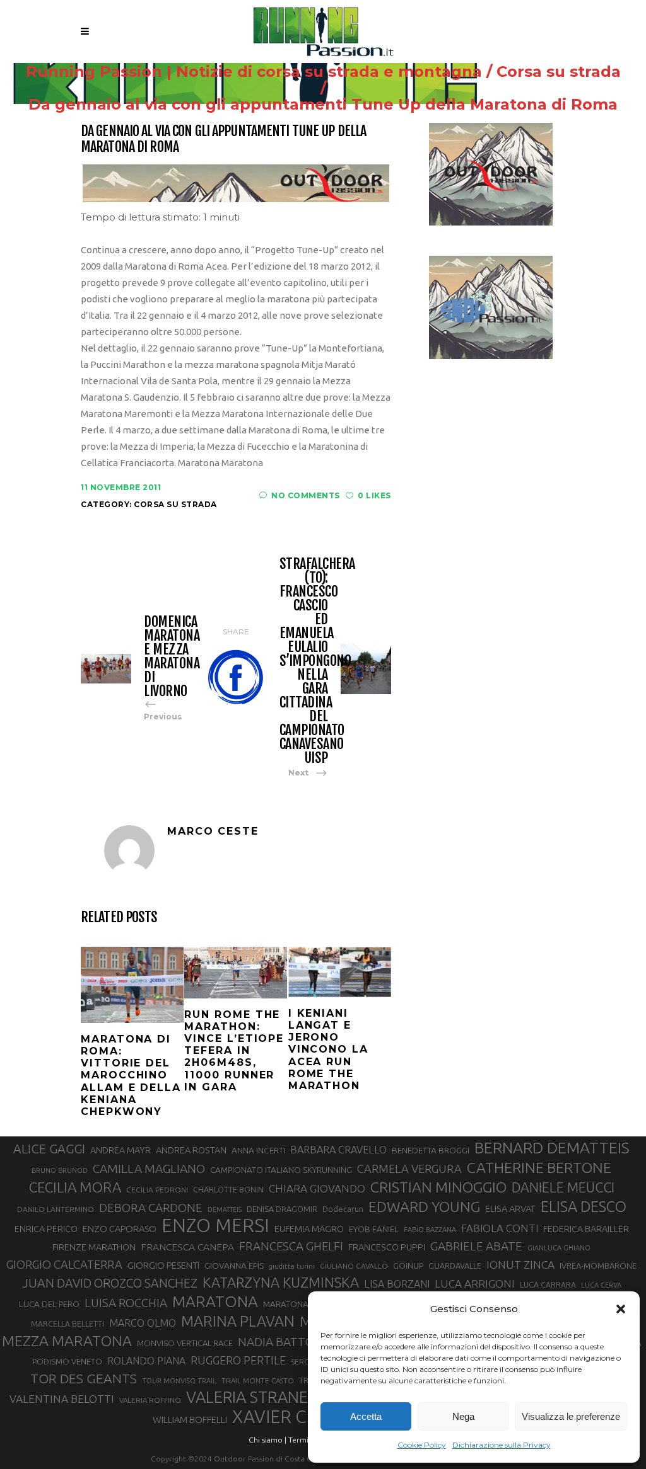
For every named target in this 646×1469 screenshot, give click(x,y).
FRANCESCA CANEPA (187, 1246)
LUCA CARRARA (548, 1284)
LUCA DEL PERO (49, 1304)
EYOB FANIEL (374, 1229)
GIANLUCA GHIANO (558, 1248)
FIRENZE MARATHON (94, 1247)
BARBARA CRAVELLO (338, 1149)
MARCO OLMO (142, 1323)
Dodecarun (342, 1208)
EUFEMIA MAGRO (309, 1228)
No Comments (305, 495)
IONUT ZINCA (520, 1265)
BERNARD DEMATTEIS (552, 1148)
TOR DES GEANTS (83, 1378)
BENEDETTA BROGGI (430, 1150)
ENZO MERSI (215, 1226)
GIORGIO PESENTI (163, 1265)
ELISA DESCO (583, 1206)
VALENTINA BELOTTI (61, 1399)
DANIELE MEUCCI (563, 1187)
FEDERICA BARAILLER (586, 1228)
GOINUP (408, 1265)
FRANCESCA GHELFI (291, 1246)
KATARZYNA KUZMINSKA (281, 1282)
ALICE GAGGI (49, 1148)
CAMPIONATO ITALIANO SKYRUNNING (281, 1170)
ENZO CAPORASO (119, 1228)
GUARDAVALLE (454, 1265)
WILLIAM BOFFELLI (190, 1419)
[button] (620, 1309)
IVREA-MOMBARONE (598, 1265)
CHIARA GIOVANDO (317, 1188)
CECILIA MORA (75, 1187)
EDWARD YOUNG (424, 1206)
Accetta (366, 1416)
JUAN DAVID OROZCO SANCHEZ (109, 1283)
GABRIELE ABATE (476, 1246)
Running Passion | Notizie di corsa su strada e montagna (254, 71)
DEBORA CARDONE (151, 1208)
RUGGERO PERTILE (238, 1360)
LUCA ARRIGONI (475, 1283)
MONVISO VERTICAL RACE (185, 1343)
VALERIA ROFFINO (150, 1400)
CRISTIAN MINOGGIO (438, 1187)
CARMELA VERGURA (409, 1168)
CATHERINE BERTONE (539, 1167)
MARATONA (215, 1301)
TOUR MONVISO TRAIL (179, 1381)
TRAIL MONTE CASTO (257, 1380)
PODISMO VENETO (67, 1361)
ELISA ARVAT (510, 1208)
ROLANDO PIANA (146, 1360)
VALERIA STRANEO (253, 1397)
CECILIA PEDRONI (157, 1190)
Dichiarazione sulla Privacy (501, 1444)
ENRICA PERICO (46, 1229)
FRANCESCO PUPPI (386, 1247)
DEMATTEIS (225, 1209)
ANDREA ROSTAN (191, 1150)
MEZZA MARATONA (67, 1340)
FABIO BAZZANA (430, 1229)
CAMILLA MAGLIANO (149, 1168)
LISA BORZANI (397, 1283)
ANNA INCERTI (258, 1150)
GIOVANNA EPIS (234, 1265)
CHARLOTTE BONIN (228, 1189)
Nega (463, 1416)
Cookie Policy (421, 1444)
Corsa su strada (558, 71)
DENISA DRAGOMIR (282, 1208)
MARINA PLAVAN (238, 1321)
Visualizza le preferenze (571, 1416)
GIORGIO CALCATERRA (64, 1264)
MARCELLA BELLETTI (67, 1323)
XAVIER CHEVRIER (304, 1417)
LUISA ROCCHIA (126, 1303)
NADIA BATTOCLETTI (295, 1342)
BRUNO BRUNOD (60, 1170)
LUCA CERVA (601, 1285)
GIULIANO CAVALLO (354, 1266)
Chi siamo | (267, 1440)
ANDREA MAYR (120, 1150)
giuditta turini (292, 1266)
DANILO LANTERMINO (55, 1209)
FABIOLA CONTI (499, 1228)
